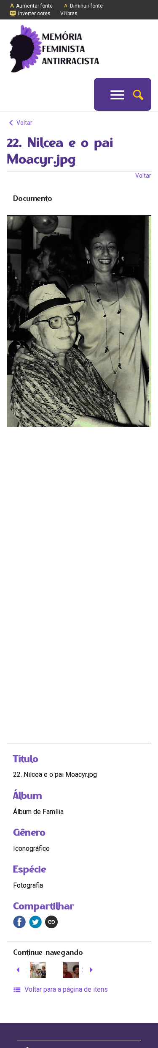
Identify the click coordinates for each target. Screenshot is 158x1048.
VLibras (69, 14)
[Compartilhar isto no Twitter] (35, 922)
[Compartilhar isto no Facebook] (19, 922)
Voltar (23, 122)
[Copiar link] (51, 922)
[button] (138, 94)
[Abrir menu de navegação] (117, 94)
